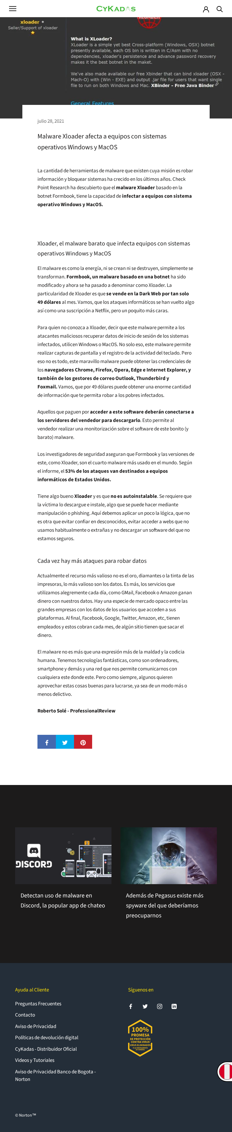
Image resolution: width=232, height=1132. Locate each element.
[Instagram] (159, 1006)
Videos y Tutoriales (34, 1060)
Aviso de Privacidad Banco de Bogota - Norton (55, 1075)
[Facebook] (130, 1006)
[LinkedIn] (174, 1006)
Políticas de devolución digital (46, 1037)
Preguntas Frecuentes (38, 1003)
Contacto (25, 1015)
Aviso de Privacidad (35, 1026)
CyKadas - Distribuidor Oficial (46, 1049)
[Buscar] (220, 8)
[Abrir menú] (12, 8)
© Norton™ (25, 1115)
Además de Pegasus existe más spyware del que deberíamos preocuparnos (164, 905)
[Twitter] (145, 1006)
